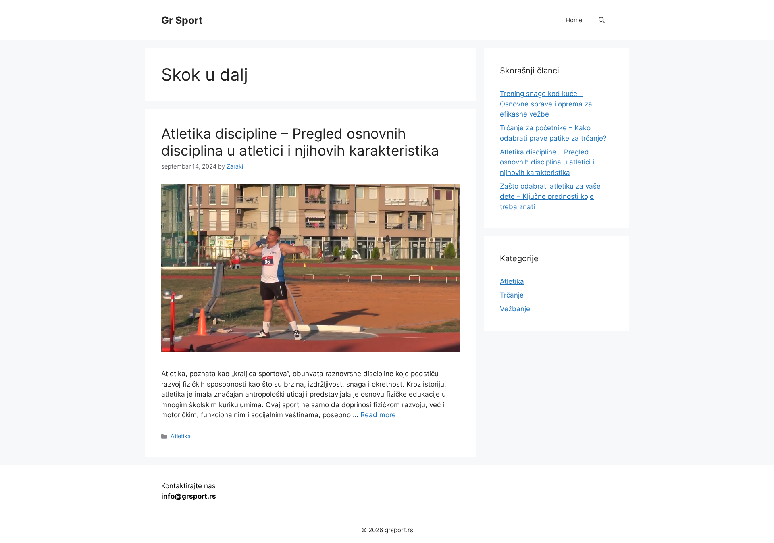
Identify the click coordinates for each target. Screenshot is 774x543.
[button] (602, 20)
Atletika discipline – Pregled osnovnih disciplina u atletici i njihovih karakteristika (300, 142)
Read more (378, 415)
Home (574, 20)
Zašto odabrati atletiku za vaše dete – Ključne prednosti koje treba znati (550, 196)
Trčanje (512, 295)
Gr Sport (182, 20)
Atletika (181, 436)
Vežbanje (515, 309)
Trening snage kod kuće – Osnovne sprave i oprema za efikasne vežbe (546, 103)
